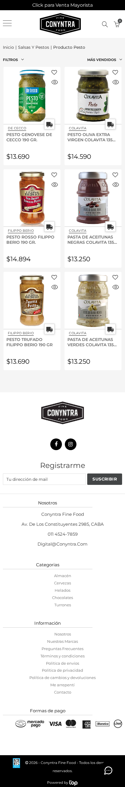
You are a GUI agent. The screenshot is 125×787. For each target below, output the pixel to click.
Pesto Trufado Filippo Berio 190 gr (29, 342)
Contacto (62, 692)
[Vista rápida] (54, 83)
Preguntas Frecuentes (62, 648)
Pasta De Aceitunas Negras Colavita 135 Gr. (90, 239)
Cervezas (62, 583)
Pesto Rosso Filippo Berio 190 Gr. (30, 239)
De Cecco (17, 128)
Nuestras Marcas (62, 641)
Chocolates (62, 597)
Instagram (70, 444)
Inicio (8, 47)
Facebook (56, 444)
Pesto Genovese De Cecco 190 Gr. (29, 137)
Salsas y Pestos (33, 47)
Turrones (62, 605)
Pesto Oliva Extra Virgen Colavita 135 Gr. (89, 137)
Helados (62, 590)
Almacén (62, 575)
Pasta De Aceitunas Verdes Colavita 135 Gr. (90, 342)
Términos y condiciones (62, 656)
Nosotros (62, 634)
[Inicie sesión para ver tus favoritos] (54, 73)
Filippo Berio (21, 231)
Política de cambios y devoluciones (62, 677)
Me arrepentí (62, 684)
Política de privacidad (62, 670)
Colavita (77, 128)
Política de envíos (62, 663)
